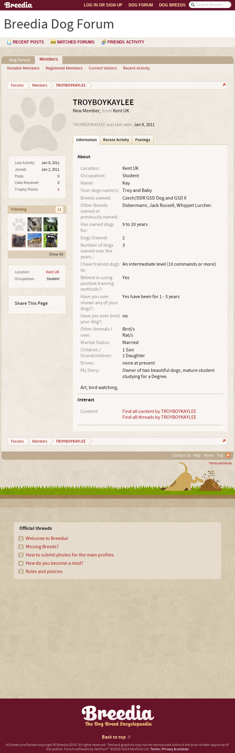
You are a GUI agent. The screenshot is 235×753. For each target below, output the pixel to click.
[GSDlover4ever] (34, 240)
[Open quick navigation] (224, 85)
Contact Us (181, 455)
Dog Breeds (172, 5)
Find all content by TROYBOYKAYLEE (159, 411)
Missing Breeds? (42, 547)
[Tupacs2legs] (34, 224)
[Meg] (50, 240)
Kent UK (52, 272)
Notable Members (23, 68)
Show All (56, 254)
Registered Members (64, 68)
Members (48, 59)
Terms (155, 749)
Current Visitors (103, 68)
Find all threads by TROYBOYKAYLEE (159, 417)
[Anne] (18, 240)
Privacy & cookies (175, 749)
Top (220, 455)
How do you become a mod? (54, 563)
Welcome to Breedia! (47, 538)
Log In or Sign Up (103, 5)
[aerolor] (50, 224)
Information (86, 140)
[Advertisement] (58, 628)
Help (197, 455)
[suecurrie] (18, 224)
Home (209, 455)
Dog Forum (141, 5)
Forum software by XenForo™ (107, 749)
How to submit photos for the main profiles (70, 555)
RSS (228, 455)
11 (59, 209)
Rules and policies (44, 571)
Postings (142, 140)
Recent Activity (136, 68)
